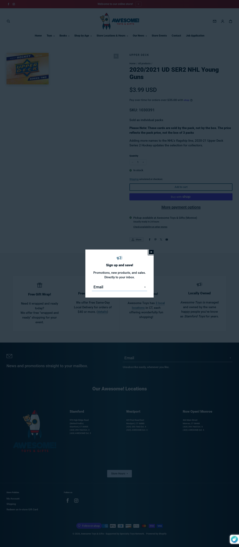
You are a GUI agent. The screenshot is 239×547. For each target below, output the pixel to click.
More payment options (181, 207)
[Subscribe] (145, 287)
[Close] (151, 251)
